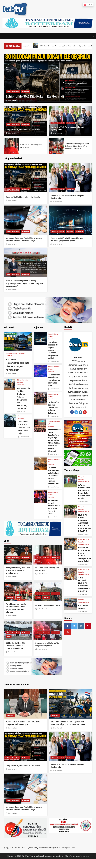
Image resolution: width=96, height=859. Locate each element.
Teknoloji (9, 355)
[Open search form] (93, 36)
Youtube (85, 412)
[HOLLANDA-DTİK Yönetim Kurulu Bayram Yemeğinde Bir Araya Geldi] (70, 544)
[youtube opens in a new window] (67, 632)
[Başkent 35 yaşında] (70, 604)
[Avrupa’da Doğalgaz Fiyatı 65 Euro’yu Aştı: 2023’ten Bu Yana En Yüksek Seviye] (48, 78)
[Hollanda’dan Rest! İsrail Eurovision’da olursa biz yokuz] (40, 371)
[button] (5, 36)
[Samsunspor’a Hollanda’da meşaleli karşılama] (48, 630)
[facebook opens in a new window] (67, 626)
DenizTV (78, 357)
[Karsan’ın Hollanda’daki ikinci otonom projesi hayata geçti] (18, 341)
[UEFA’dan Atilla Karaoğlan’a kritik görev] (48, 554)
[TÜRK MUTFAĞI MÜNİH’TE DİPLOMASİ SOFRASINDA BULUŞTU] (70, 574)
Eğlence (70, 231)
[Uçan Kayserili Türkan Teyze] (56, 146)
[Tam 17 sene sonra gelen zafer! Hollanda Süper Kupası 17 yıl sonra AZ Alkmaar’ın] (11, 146)
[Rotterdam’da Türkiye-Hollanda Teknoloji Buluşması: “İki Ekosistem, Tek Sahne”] (9, 384)
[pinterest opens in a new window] (88, 626)
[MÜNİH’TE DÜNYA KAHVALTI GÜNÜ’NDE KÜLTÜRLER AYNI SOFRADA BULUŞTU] (70, 511)
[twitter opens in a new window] (74, 626)
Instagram (80, 412)
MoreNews (70, 856)
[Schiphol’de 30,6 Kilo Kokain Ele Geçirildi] (25, 121)
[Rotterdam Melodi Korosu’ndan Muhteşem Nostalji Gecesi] (40, 496)
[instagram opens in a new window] (81, 626)
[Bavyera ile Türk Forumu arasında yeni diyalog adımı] (70, 177)
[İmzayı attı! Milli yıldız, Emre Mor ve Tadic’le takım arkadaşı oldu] (18, 554)
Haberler (25, 124)
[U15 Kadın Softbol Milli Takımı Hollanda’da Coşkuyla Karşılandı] (18, 630)
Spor (8, 561)
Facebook (72, 412)
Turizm (45, 597)
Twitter (76, 412)
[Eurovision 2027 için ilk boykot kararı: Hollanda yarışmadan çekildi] (70, 220)
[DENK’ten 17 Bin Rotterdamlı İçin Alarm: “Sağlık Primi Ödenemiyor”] (25, 704)
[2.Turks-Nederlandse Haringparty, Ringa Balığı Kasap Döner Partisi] (70, 481)
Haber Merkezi (12, 133)
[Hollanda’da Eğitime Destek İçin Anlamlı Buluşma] (40, 398)
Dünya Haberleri (13, 124)
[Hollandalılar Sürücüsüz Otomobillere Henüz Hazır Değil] (10, 420)
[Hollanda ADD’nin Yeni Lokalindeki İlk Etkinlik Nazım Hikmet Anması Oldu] (40, 464)
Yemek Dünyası (83, 481)
